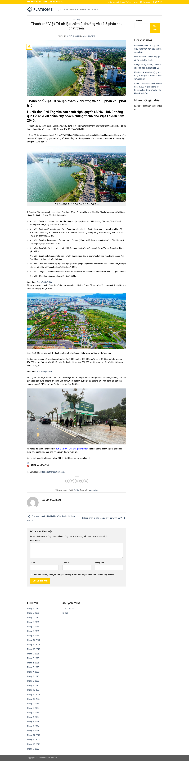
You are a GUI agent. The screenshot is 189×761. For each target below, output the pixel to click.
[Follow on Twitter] (158, 2)
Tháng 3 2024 (33, 721)
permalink (93, 490)
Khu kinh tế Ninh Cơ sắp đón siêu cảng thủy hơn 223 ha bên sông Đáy (147, 48)
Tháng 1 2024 (33, 730)
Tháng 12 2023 (33, 735)
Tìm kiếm (138, 21)
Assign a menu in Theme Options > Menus (123, 2)
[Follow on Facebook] (153, 2)
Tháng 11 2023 (33, 739)
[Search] (57, 9)
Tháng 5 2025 (33, 667)
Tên (32, 563)
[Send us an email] (160, 2)
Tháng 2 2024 (33, 726)
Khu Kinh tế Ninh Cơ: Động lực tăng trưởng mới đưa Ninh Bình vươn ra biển (147, 75)
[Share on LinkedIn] (86, 481)
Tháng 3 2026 (33, 631)
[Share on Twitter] (72, 481)
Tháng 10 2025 (33, 649)
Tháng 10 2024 (33, 699)
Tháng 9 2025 (33, 654)
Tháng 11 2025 (33, 644)
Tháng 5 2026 (33, 622)
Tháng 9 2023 (33, 749)
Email (65, 563)
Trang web (99, 563)
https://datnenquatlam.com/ (52, 472)
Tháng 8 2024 (33, 708)
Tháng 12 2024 (33, 690)
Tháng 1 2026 (33, 635)
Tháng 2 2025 (33, 681)
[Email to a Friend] (77, 481)
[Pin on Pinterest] (81, 481)
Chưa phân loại (68, 608)
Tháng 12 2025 (33, 640)
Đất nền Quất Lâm (45, 282)
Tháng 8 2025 (33, 658)
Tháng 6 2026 (33, 617)
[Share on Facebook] (67, 481)
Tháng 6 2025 (33, 663)
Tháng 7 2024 (33, 712)
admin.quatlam (89, 36)
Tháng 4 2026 (33, 626)
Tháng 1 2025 (33, 685)
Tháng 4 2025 (33, 672)
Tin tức (77, 20)
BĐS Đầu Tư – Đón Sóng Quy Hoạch (72, 449)
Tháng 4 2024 (33, 717)
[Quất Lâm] (40, 9)
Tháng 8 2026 (33, 608)
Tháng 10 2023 (33, 744)
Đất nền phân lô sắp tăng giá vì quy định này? (102, 518)
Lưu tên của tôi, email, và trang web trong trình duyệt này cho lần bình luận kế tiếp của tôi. (74, 575)
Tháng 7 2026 (33, 613)
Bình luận (35, 541)
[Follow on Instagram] (156, 2)
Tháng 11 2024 (33, 694)
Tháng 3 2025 (33, 676)
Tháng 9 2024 (33, 703)
